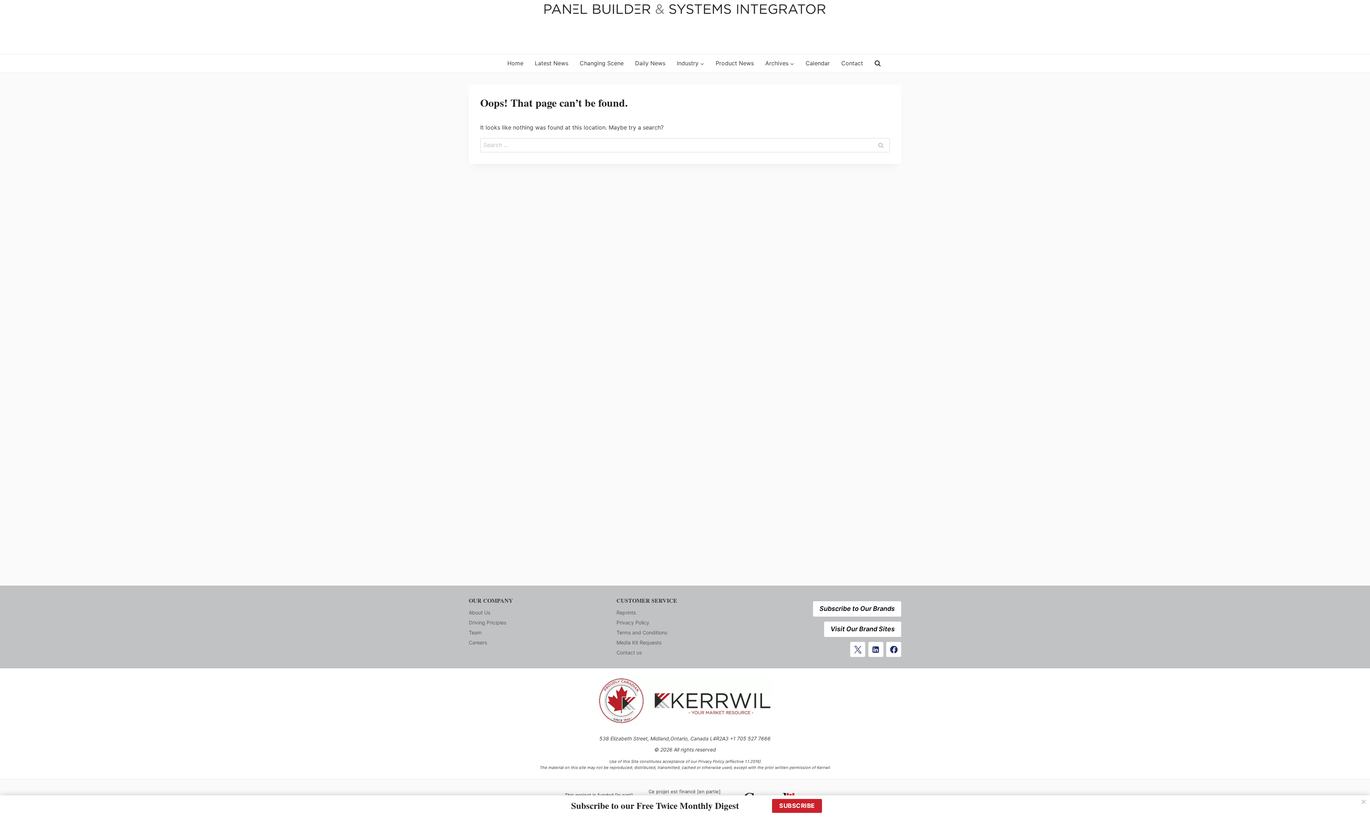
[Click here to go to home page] (483, 63)
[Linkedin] (875, 649)
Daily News (650, 63)
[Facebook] (893, 649)
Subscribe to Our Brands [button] (857, 608)
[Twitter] (857, 649)
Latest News (551, 63)
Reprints (626, 612)
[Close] (1363, 801)
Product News (735, 63)
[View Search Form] (878, 63)
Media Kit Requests (638, 642)
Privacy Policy (632, 622)
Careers (478, 642)
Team (475, 632)
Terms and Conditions (641, 632)
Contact (852, 63)
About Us (479, 612)
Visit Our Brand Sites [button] (863, 629)
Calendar (818, 63)
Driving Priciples (487, 622)
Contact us (629, 652)
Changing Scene (602, 63)
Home (515, 63)
